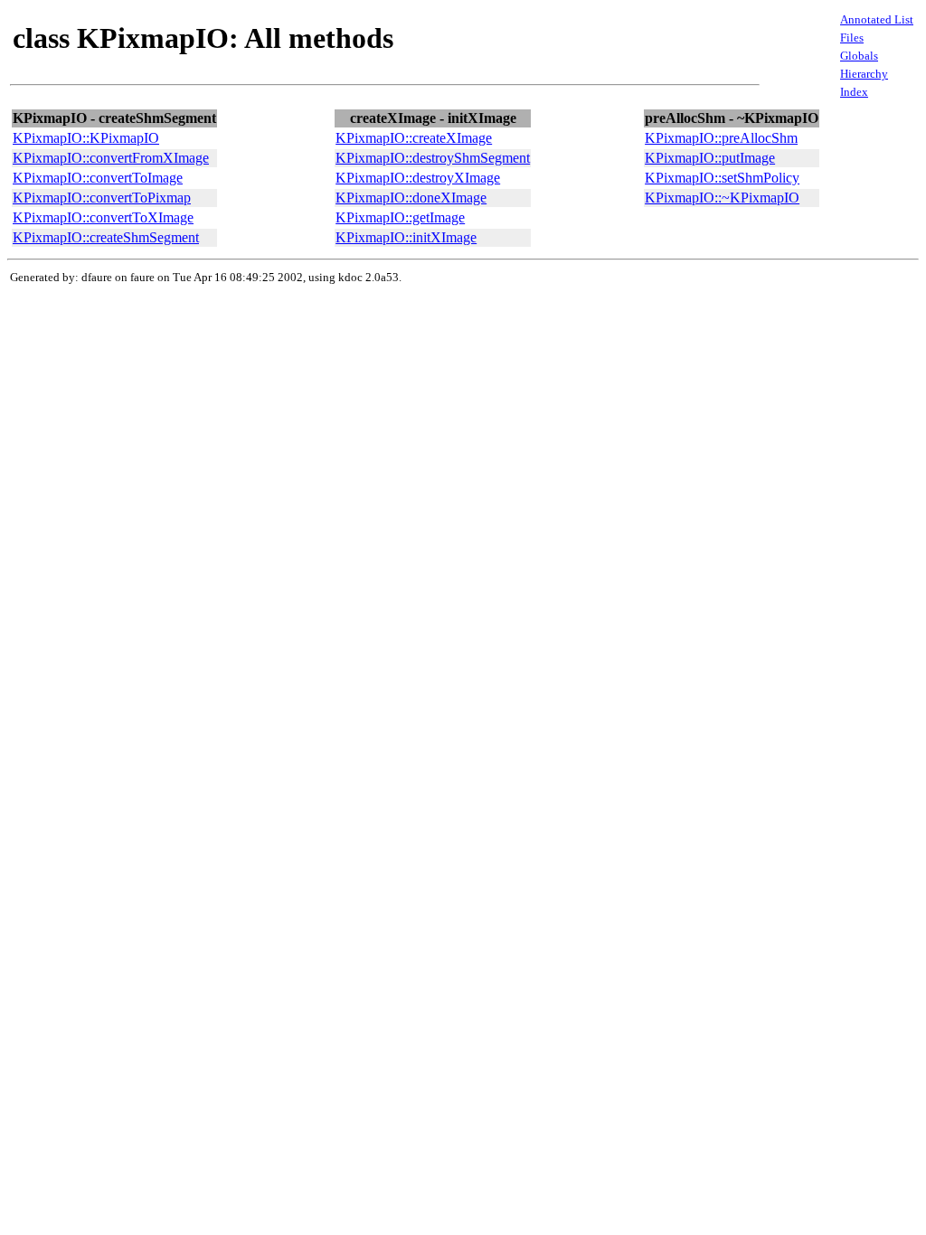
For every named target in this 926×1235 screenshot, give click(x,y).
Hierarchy (864, 73)
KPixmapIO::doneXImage (411, 197)
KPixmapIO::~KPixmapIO (722, 197)
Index (854, 92)
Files (852, 37)
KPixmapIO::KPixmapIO (86, 138)
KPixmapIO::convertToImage (98, 177)
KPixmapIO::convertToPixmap (102, 197)
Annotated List (876, 19)
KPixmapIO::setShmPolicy (722, 177)
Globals (859, 55)
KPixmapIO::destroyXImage (417, 177)
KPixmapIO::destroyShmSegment (432, 157)
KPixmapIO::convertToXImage (103, 217)
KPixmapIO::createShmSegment (106, 237)
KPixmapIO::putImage (710, 157)
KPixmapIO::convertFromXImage (111, 157)
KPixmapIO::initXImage (406, 237)
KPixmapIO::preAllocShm (721, 138)
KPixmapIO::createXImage (413, 138)
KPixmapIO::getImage (400, 217)
